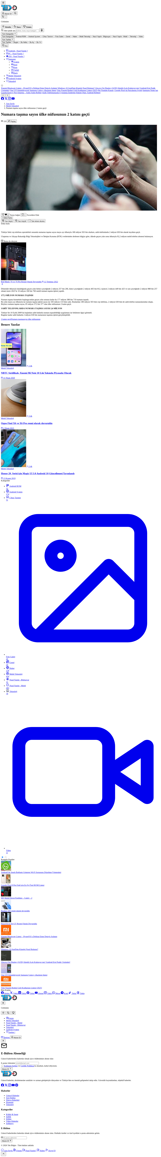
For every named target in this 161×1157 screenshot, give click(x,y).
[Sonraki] (8, 95)
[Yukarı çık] (3, 1154)
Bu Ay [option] (32, 42)
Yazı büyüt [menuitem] (8, 221)
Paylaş (13, 121)
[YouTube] (13, 99)
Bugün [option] (16, 42)
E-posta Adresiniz (8, 1063)
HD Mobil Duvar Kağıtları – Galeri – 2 (16, 898)
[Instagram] (10, 99)
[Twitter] (6, 99)
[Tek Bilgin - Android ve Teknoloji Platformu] (9, 1076)
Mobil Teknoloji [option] (84, 36)
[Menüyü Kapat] (3, 1003)
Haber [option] (75, 36)
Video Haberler (12, 1121)
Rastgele (4, 859)
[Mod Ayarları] (4, 16)
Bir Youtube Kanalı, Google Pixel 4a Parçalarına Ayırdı (120, 90)
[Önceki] (3, 95)
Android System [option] (34, 36)
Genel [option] (68, 36)
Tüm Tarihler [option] (6, 42)
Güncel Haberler (12, 1095)
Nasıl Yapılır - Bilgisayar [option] (101, 36)
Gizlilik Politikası (27, 1066)
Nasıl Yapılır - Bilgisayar (16, 1025)
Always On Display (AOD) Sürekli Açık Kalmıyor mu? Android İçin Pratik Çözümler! (35, 962)
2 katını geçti (6, 319)
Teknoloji (10, 1027)
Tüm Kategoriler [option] (8, 36)
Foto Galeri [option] (59, 36)
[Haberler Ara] (15, 13)
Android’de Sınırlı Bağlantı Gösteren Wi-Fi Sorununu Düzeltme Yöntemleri (31, 872)
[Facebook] (3, 99)
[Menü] (3, 3)
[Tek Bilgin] (9, 10)
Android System (12, 1030)
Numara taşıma (17, 319)
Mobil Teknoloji (12, 1020)
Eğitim (8, 1119)
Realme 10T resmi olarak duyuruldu (15, 911)
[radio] (6, 26)
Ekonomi (9, 1102)
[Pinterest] (16, 1086)
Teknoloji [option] (133, 36)
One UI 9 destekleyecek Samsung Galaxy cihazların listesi (33, 90)
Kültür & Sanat (12, 1114)
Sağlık (8, 1117)
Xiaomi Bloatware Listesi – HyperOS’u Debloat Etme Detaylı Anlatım (29, 88)
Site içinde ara (9, 31)
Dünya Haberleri (12, 1100)
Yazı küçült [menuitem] (21, 221)
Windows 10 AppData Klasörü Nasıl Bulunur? (76, 88)
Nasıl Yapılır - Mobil (14, 1023)
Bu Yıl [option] (39, 42)
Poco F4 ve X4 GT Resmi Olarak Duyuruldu (19, 924)
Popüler (11, 859)
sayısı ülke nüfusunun (31, 319)
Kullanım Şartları (11, 1066)
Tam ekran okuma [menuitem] (37, 221)
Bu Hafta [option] (24, 42)
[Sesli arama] (41, 30)
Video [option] (141, 36)
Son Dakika (10, 1098)
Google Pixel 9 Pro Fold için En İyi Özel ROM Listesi (22, 885)
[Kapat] (3, 1041)
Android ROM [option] (21, 36)
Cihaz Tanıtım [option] (48, 36)
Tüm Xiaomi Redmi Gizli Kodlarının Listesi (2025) (77, 90)
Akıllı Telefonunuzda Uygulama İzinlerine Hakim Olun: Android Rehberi (71, 93)
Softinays (9, 1123)
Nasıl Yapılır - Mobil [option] (120, 36)
